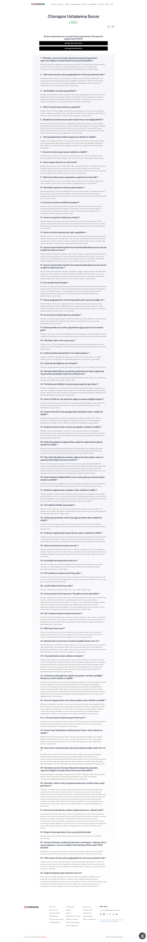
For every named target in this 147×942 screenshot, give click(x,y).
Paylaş (74, 22)
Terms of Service (112, 921)
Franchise (101, 4)
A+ (113, 26)
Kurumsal (53, 4)
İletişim (107, 4)
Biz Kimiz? (52, 907)
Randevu (84, 4)
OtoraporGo (51, 64)
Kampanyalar (87, 913)
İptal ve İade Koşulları (73, 922)
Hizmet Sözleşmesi (72, 925)
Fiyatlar (67, 4)
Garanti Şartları (88, 916)
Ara (114, 4)
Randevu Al (86, 907)
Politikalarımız (53, 916)
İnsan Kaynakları (54, 913)
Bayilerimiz (60, 4)
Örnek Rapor (70, 907)
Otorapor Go (53, 910)
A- (109, 26)
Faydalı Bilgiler (93, 4)
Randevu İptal (87, 910)
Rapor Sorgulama (75, 4)
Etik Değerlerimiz (54, 922)
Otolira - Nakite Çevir (90, 919)
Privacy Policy (103, 921)
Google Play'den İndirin (74, 48)
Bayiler (68, 913)
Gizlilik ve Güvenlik (72, 919)
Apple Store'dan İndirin (74, 43)
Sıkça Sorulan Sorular (56, 919)
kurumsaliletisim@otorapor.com (110, 910)
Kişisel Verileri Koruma (73, 916)
